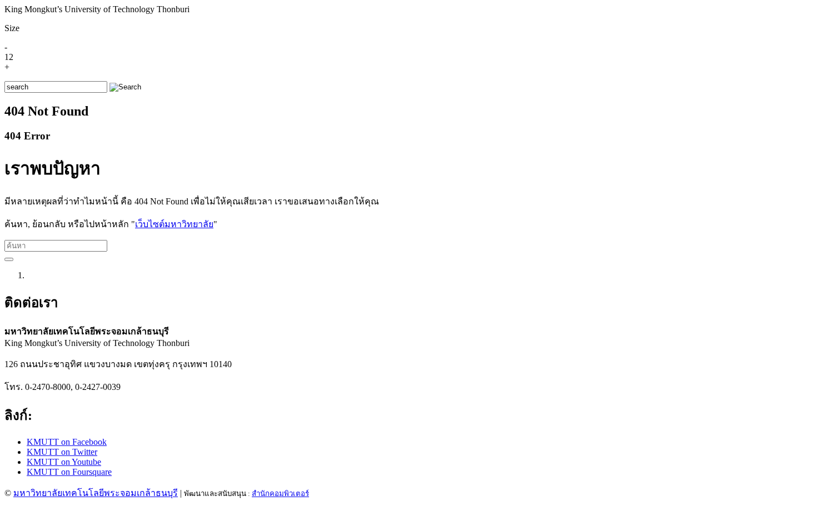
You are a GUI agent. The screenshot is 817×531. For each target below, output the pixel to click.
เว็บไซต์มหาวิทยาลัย (174, 224)
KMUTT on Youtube (64, 462)
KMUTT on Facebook (67, 442)
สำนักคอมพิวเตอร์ (280, 493)
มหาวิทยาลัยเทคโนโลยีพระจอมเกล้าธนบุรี (95, 493)
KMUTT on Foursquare (69, 472)
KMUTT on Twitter (62, 452)
